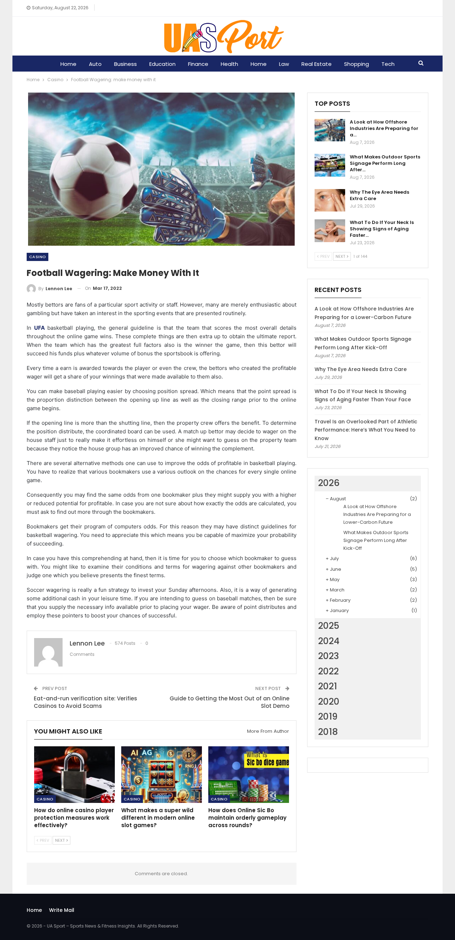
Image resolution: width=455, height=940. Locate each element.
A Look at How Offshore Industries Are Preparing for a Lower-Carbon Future (377, 514)
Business (125, 64)
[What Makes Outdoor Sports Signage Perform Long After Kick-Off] (330, 165)
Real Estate (316, 64)
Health (229, 64)
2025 (328, 626)
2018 (328, 732)
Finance (198, 64)
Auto (95, 64)
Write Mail (61, 910)
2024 (328, 641)
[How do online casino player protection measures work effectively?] (74, 774)
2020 (328, 701)
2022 (328, 671)
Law (284, 64)
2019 (328, 716)
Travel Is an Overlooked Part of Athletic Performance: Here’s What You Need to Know (366, 430)
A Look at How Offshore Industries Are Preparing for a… (384, 128)
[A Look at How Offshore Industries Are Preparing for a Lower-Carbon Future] (330, 130)
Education (162, 64)
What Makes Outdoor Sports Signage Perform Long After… (385, 163)
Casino (37, 257)
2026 (328, 483)
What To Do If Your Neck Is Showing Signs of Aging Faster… (382, 229)
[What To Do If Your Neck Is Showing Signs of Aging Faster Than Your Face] (330, 230)
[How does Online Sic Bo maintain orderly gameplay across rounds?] (248, 774)
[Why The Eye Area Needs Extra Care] (330, 200)
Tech (388, 64)
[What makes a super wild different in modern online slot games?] (161, 774)
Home (68, 64)
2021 (327, 686)
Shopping (356, 64)
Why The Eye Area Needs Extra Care (379, 195)
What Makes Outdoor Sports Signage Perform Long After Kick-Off (375, 540)
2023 (328, 656)
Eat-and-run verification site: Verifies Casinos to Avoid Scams (85, 702)
